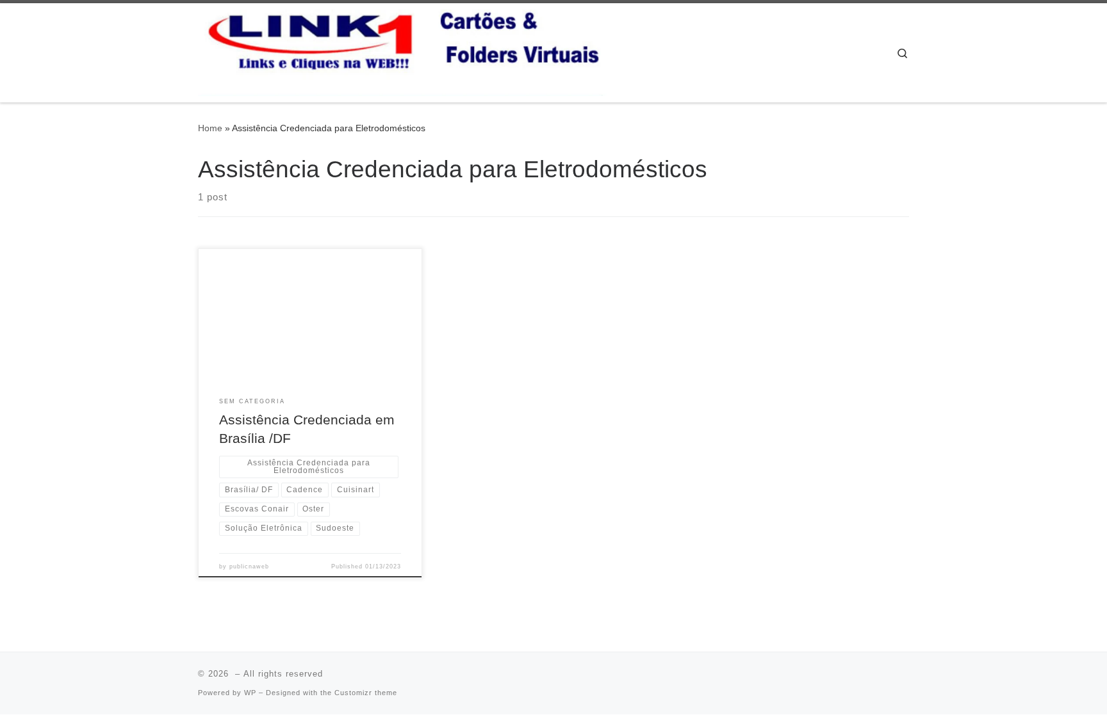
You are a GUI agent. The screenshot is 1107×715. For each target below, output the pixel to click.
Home (210, 128)
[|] (403, 51)
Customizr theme (365, 692)
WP (250, 692)
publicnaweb (249, 566)
